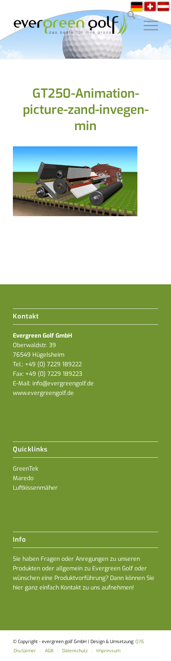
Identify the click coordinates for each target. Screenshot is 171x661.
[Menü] (146, 16)
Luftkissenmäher (35, 488)
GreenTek (25, 469)
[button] (156, 646)
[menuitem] (127, 16)
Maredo (23, 478)
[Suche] (127, 16)
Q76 (139, 642)
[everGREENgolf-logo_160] (71, 29)
